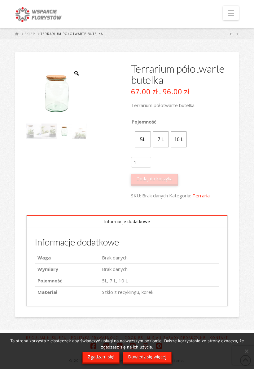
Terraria (201, 195)
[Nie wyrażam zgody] (246, 351)
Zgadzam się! (101, 357)
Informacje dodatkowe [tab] (127, 221)
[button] (231, 13)
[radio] (143, 139)
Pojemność (144, 122)
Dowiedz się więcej (147, 357)
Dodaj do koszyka (154, 179)
